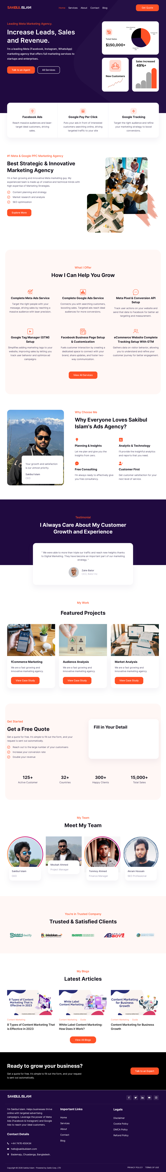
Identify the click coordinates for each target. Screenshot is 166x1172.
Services (73, 7)
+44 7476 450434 (21, 1143)
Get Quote (147, 7)
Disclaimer (119, 1118)
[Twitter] (135, 1097)
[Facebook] (128, 1097)
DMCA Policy (120, 1129)
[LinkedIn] (142, 1097)
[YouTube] (149, 1097)
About (84, 7)
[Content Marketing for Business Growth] (135, 1002)
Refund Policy (121, 1135)
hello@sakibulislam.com (24, 1149)
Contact (94, 7)
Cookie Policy (120, 1123)
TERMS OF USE (152, 1167)
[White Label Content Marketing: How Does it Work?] (83, 1002)
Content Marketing (16, 1019)
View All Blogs (83, 1040)
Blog (104, 7)
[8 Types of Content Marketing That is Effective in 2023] (31, 1002)
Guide (83, 1019)
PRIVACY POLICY (135, 1167)
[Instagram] (156, 1097)
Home (62, 7)
